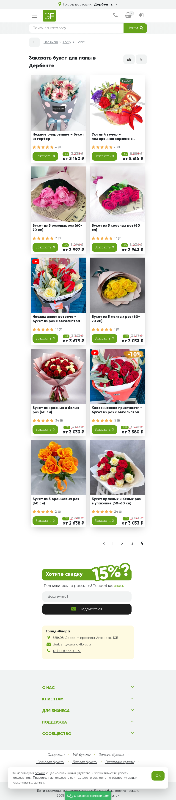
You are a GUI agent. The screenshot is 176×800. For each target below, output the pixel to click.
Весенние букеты (119, 762)
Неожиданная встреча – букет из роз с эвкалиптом (56, 319)
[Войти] (141, 16)
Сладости (55, 755)
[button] (88, 795)
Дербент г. (103, 4)
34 (57, 420)
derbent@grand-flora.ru (72, 644)
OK (158, 776)
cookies (40, 773)
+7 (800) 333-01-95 (67, 651)
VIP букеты (81, 755)
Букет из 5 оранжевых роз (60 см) (56, 501)
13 (116, 238)
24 (116, 511)
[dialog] (115, 16)
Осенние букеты (50, 762)
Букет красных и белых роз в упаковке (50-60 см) (116, 501)
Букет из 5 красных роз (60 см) (116, 228)
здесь (119, 586)
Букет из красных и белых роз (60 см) (56, 410)
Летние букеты (84, 762)
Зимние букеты (111, 755)
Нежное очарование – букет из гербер (58, 137)
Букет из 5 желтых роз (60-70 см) (116, 319)
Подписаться (91, 609)
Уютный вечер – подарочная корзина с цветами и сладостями (112, 137)
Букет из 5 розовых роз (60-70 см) (57, 228)
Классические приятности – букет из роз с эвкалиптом (117, 410)
